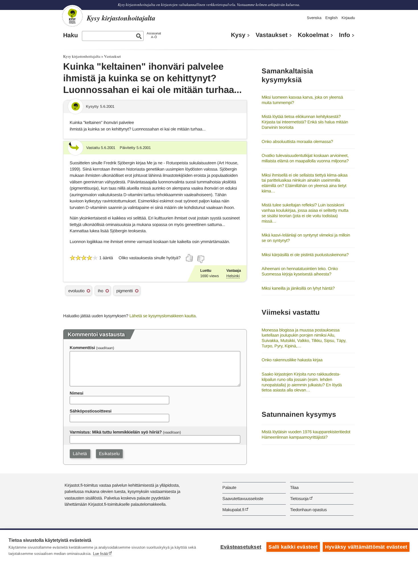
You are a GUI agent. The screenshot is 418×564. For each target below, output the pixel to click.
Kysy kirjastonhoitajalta (81, 56)
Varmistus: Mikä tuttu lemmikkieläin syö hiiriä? (116, 432)
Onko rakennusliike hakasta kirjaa (292, 359)
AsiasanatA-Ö (154, 35)
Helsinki (233, 276)
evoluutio (76, 290)
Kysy (238, 35)
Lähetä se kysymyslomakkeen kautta (162, 315)
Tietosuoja (299, 498)
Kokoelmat (313, 35)
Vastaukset (271, 35)
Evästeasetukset (240, 547)
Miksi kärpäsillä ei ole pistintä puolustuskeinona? (305, 254)
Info (344, 35)
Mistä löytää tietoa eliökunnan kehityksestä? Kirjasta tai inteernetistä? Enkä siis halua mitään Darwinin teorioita (305, 121)
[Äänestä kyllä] (189, 258)
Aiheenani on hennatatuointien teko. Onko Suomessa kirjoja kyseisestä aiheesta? (300, 271)
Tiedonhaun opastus (308, 509)
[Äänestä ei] (200, 259)
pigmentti (124, 290)
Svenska (314, 18)
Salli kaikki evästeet (293, 547)
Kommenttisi (82, 347)
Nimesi (76, 393)
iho (100, 290)
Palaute (229, 487)
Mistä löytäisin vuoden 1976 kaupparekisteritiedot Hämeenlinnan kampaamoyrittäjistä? (306, 434)
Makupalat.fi (233, 509)
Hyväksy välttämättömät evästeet (366, 547)
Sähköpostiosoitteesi (90, 411)
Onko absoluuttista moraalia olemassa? (297, 141)
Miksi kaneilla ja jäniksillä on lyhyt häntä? (298, 288)
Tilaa (294, 487)
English (331, 18)
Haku (70, 35)
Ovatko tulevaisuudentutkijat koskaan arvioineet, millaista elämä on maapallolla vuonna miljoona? (305, 158)
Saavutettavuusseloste (242, 498)
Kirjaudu (348, 18)
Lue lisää (100, 553)
